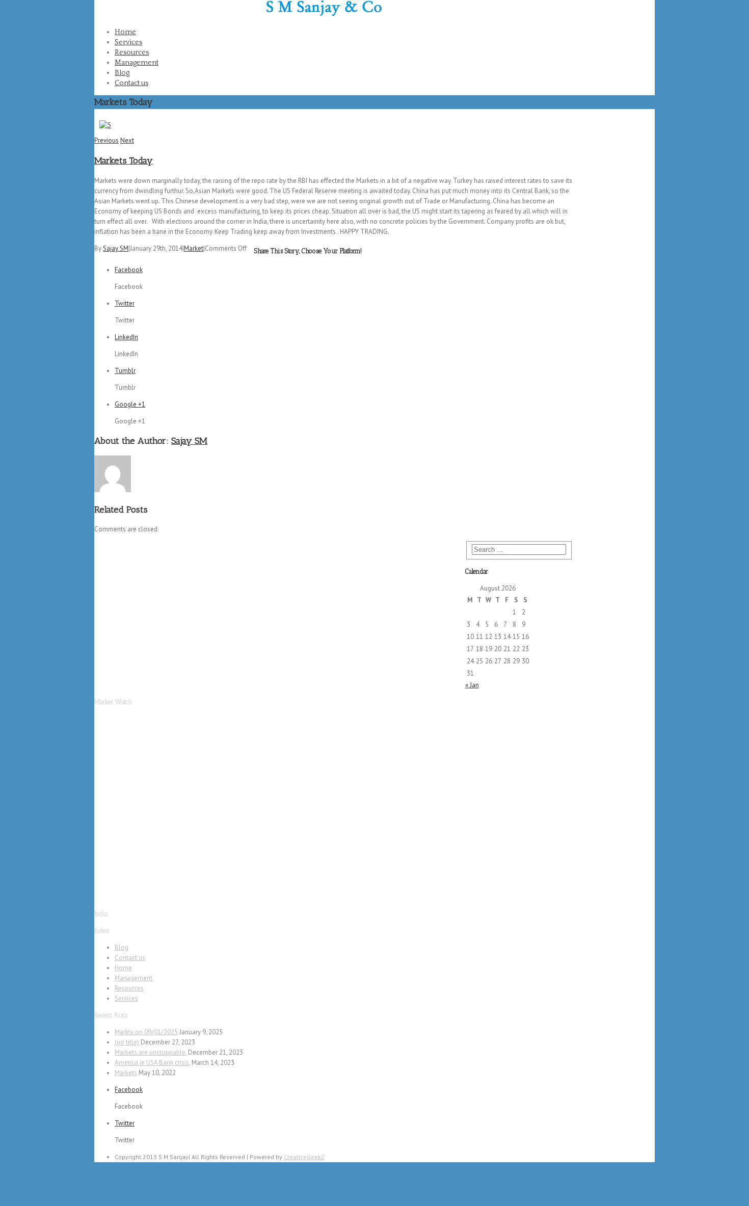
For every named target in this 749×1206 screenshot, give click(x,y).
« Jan (472, 685)
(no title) (127, 1042)
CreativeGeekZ (304, 1157)
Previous (106, 140)
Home (125, 32)
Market (193, 248)
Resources (132, 52)
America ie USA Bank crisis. (152, 1062)
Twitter (637, 43)
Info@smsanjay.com (229, 5)
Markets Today (123, 160)
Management (136, 63)
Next (127, 140)
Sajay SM (115, 248)
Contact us (131, 83)
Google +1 (130, 404)
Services (128, 42)
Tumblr (125, 370)
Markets (126, 1072)
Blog (122, 73)
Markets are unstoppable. (150, 1052)
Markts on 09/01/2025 (146, 1032)
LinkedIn (126, 337)
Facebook (641, 11)
